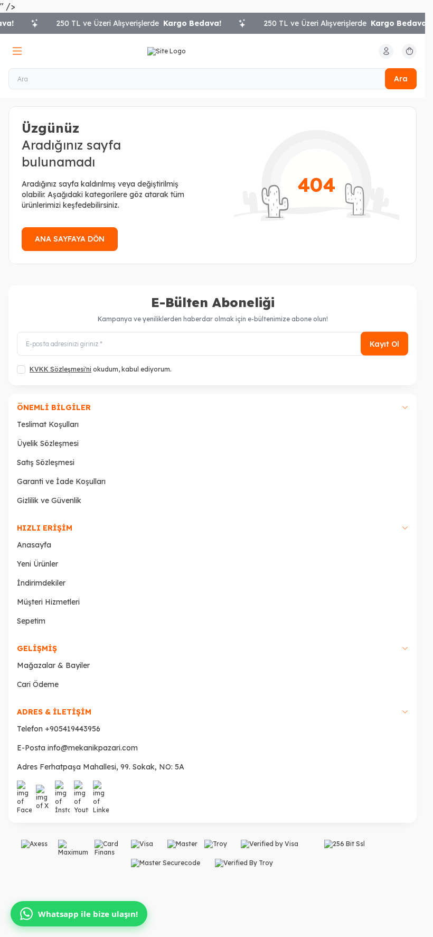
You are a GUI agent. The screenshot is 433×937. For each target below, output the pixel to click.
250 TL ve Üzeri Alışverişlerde (130, 23)
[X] (43, 797)
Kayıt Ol (384, 343)
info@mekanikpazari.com (93, 748)
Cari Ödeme (38, 684)
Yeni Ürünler (37, 564)
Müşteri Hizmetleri (48, 602)
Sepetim (31, 621)
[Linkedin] (101, 797)
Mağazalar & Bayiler (53, 665)
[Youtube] (81, 797)
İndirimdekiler (41, 583)
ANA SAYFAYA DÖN (70, 239)
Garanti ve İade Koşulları (61, 481)
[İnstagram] (62, 797)
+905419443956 (72, 729)
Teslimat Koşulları (48, 424)
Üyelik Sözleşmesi (48, 443)
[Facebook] (24, 797)
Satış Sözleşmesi (45, 462)
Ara (401, 79)
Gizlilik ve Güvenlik (49, 500)
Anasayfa (34, 545)
